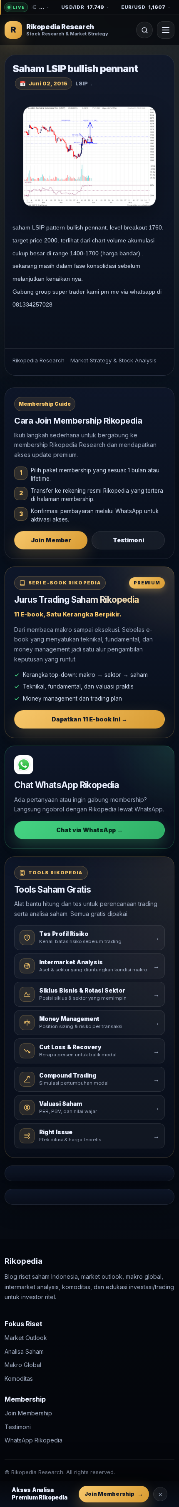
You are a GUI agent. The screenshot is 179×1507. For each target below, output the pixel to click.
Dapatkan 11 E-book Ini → (89, 719)
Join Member (51, 540)
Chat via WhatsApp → (89, 829)
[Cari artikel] (144, 30)
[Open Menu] (165, 30)
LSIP (81, 83)
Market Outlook (26, 1338)
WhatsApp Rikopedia (33, 1440)
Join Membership (28, 1413)
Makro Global (23, 1365)
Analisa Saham (24, 1351)
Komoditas (19, 1378)
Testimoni (128, 540)
